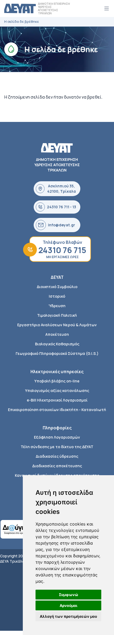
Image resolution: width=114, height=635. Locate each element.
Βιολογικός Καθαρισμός (57, 343)
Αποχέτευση (57, 334)
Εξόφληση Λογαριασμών (57, 437)
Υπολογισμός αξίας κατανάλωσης (57, 390)
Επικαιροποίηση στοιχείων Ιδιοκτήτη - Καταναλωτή (57, 409)
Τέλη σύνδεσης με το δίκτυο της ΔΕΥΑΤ (57, 446)
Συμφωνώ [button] (68, 594)
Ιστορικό (57, 296)
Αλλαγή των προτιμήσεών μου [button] (68, 616)
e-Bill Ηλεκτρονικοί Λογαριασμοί (57, 400)
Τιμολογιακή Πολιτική (57, 315)
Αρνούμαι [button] (68, 605)
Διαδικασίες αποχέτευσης (57, 465)
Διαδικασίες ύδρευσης (57, 456)
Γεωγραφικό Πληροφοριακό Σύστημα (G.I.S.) (57, 353)
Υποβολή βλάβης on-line (57, 380)
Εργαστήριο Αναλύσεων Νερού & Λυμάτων (57, 324)
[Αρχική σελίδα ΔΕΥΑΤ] (20, 8)
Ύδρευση (57, 305)
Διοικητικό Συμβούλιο (57, 286)
